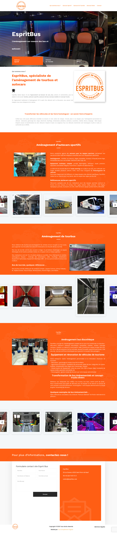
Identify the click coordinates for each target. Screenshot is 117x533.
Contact (99, 5)
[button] (2, 205)
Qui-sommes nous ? (55, 5)
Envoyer (45, 494)
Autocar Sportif (67, 5)
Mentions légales (99, 527)
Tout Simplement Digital (65, 529)
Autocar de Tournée (79, 5)
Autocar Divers (91, 5)
